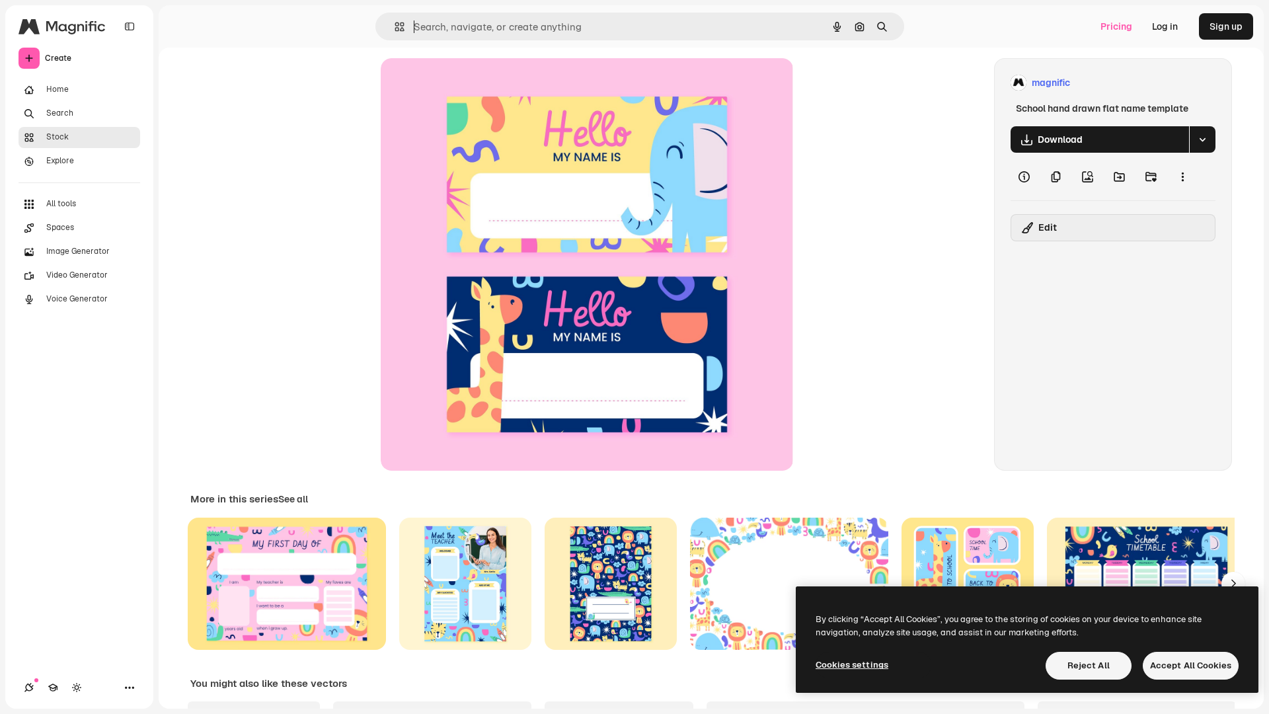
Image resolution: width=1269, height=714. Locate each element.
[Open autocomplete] (394, 27)
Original (465, 83)
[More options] (1182, 176)
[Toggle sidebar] (129, 26)
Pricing (1116, 26)
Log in (1165, 26)
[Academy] (52, 687)
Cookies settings (852, 664)
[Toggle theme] (76, 687)
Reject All (1088, 665)
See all (293, 499)
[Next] (1233, 584)
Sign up (1226, 26)
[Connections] (29, 687)
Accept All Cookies (1190, 665)
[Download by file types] (1202, 139)
